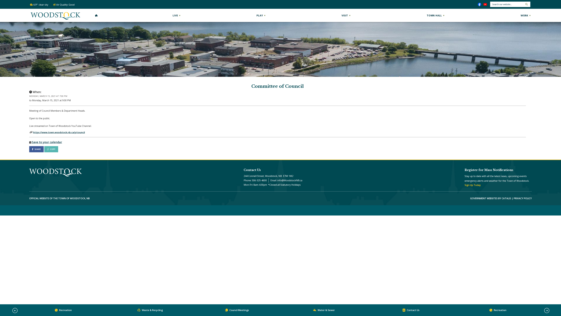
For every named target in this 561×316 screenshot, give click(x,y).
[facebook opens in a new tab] (479, 4)
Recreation (65, 310)
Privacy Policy (523, 198)
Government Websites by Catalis (490, 198)
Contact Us (413, 310)
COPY (52, 149)
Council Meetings (239, 310)
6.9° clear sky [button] (40, 4)
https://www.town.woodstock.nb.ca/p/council (59, 132)
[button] (526, 4)
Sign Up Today (473, 185)
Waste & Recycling (152, 310)
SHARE (37, 149)
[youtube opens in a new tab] (485, 4)
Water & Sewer (326, 310)
